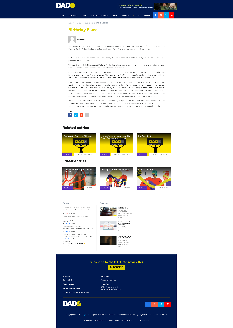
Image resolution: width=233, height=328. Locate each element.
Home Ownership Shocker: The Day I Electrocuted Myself (116, 137)
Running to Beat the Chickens (78, 136)
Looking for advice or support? (115, 170)
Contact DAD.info (69, 280)
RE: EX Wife (66, 241)
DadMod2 (67, 223)
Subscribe (116, 267)
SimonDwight (81, 39)
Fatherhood (90, 187)
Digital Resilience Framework (111, 289)
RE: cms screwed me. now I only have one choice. (77, 207)
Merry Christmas (146, 170)
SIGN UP (147, 15)
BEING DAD (73, 15)
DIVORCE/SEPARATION (99, 15)
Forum (66, 203)
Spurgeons (84, 315)
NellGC (66, 213)
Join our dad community (71, 288)
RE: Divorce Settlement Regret (72, 226)
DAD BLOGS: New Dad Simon (85, 23)
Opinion (104, 203)
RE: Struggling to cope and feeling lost (74, 234)
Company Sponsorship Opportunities (76, 292)
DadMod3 (67, 231)
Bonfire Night (144, 136)
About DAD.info (163, 187)
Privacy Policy (105, 284)
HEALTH (84, 15)
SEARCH (125, 15)
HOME (62, 15)
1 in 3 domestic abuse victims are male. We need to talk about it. (124, 238)
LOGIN (137, 15)
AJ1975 (66, 245)
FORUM (114, 15)
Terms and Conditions (108, 280)
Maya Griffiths (124, 211)
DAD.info (71, 23)
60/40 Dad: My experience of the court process (123, 209)
